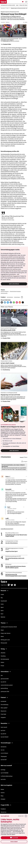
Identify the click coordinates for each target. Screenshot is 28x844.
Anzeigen (3, 799)
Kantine (2, 792)
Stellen (2, 662)
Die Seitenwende (5, 659)
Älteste (25, 457)
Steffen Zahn (5, 41)
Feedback (3, 809)
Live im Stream (4, 753)
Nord (2, 613)
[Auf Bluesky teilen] (8, 302)
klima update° (4, 707)
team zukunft (4, 727)
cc (9, 41)
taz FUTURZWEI (4, 773)
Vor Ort (2, 750)
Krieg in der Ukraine (5, 633)
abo (2, 675)
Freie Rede (3, 714)
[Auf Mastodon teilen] (5, 302)
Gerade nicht (21, 816)
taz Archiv (3, 779)
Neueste (21, 457)
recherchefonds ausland (7, 685)
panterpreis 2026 (5, 691)
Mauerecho (3, 711)
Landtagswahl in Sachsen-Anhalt (9, 627)
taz (4, 581)
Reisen (2, 789)
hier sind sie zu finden (20, 469)
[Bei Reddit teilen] (20, 302)
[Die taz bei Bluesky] (12, 585)
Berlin (7, 8)
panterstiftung (4, 688)
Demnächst (3, 746)
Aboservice (3, 812)
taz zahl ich (3, 682)
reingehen (3, 717)
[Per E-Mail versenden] (2, 302)
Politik (2, 594)
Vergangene (4, 756)
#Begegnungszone (5, 291)
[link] (8, 5)
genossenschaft (5, 678)
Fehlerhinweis (17, 297)
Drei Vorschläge (5, 69)
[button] (26, 2)
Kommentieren (10, 297)
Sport (2, 607)
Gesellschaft (4, 601)
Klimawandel (4, 643)
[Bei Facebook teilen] (11, 302)
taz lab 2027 (4, 759)
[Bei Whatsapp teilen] (14, 302)
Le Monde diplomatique (6, 776)
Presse (2, 665)
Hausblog (3, 656)
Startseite (3, 8)
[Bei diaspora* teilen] (17, 302)
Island (2, 636)
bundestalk (3, 701)
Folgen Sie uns (4, 585)
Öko (2, 597)
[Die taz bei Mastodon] (9, 585)
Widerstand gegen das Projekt (17, 65)
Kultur (2, 604)
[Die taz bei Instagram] (15, 585)
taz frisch (3, 730)
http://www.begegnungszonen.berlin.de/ (15, 525)
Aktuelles (3, 652)
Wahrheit (3, 617)
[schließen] (26, 816)
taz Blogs (3, 769)
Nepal (2, 630)
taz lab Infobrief (4, 737)
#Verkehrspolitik (4, 293)
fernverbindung (4, 704)
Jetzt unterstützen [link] (14, 284)
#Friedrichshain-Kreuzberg (15, 291)
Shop (2, 796)
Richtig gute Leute (5, 639)
